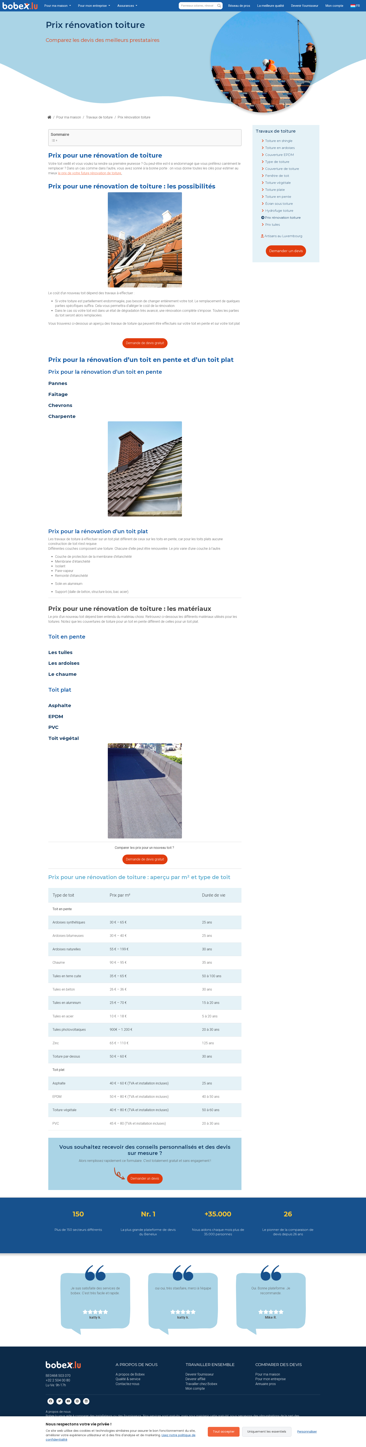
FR (357, 6)
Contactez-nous (127, 1384)
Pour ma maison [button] (56, 6)
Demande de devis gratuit (145, 343)
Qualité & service (128, 1379)
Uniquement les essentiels (266, 1431)
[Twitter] (59, 1401)
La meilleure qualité (270, 6)
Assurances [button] (126, 6)
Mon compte (334, 6)
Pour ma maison (68, 117)
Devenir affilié (195, 1379)
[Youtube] (68, 1401)
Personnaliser (307, 1431)
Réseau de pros (239, 6)
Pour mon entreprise (270, 1379)
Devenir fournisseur (304, 6)
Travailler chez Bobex (201, 1384)
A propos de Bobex (130, 1374)
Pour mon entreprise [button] (93, 6)
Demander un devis (145, 1178)
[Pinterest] (77, 1401)
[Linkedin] (86, 1401)
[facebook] (50, 1401)
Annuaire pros (265, 1384)
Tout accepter (223, 1431)
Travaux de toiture (99, 117)
